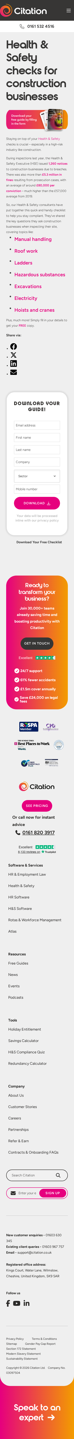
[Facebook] (13, 349)
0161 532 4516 (40, 26)
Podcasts (15, 997)
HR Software (18, 897)
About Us (16, 1095)
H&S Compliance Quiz (26, 1052)
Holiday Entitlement (24, 1029)
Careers (14, 1118)
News (13, 975)
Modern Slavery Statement (23, 1353)
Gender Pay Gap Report (40, 1343)
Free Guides (18, 963)
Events (14, 986)
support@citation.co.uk (29, 1252)
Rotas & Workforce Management (34, 920)
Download (34, 503)
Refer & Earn (18, 1141)
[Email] (13, 374)
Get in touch (37, 643)
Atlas (12, 931)
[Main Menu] (69, 10)
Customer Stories (22, 1107)
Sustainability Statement (22, 1358)
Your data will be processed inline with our (37, 518)
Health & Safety (49, 139)
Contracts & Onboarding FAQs (33, 1152)
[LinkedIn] (13, 366)
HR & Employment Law (27, 874)
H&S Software (20, 908)
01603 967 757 (35, 1247)
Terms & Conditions (44, 1339)
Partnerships (18, 1129)
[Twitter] (13, 357)
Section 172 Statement (21, 1348)
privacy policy (48, 520)
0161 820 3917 (38, 832)
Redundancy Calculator (27, 1063)
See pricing (37, 806)
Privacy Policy (15, 1339)
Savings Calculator (23, 1041)
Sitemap (11, 1343)
